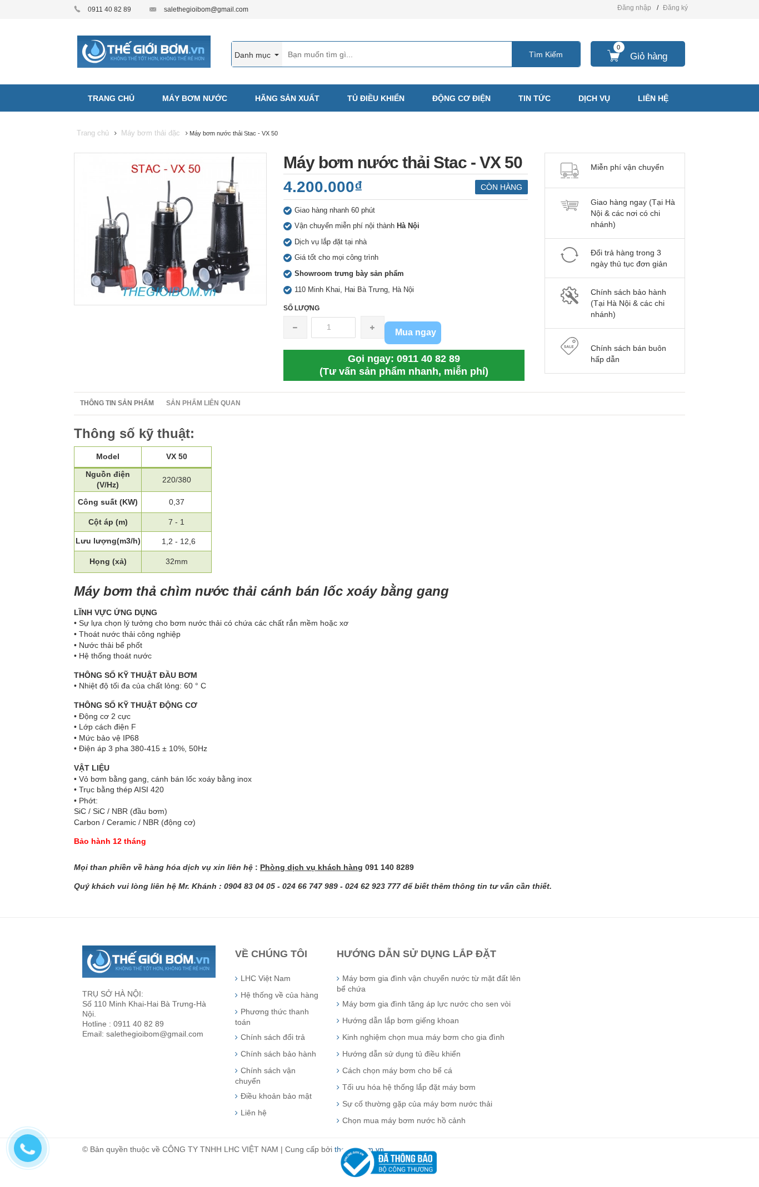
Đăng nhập (634, 8)
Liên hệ (254, 1112)
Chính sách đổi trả (273, 1037)
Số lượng (301, 308)
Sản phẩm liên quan (203, 403)
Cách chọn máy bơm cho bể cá (397, 1070)
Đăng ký (675, 8)
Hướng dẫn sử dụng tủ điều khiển (401, 1053)
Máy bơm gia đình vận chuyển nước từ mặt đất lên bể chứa (429, 983)
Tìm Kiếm (546, 54)
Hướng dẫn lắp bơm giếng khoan (400, 1020)
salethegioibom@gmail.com (206, 9)
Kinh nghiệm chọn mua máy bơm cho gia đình (423, 1037)
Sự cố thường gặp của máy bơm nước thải (417, 1103)
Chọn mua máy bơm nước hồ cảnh (404, 1120)
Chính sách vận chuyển (265, 1075)
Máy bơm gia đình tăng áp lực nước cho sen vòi (426, 1003)
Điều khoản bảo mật (276, 1096)
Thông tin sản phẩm (117, 403)
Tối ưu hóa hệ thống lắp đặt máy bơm (409, 1087)
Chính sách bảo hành (278, 1053)
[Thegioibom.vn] (144, 51)
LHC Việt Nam (266, 978)
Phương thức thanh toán (272, 1017)
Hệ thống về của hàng (279, 994)
